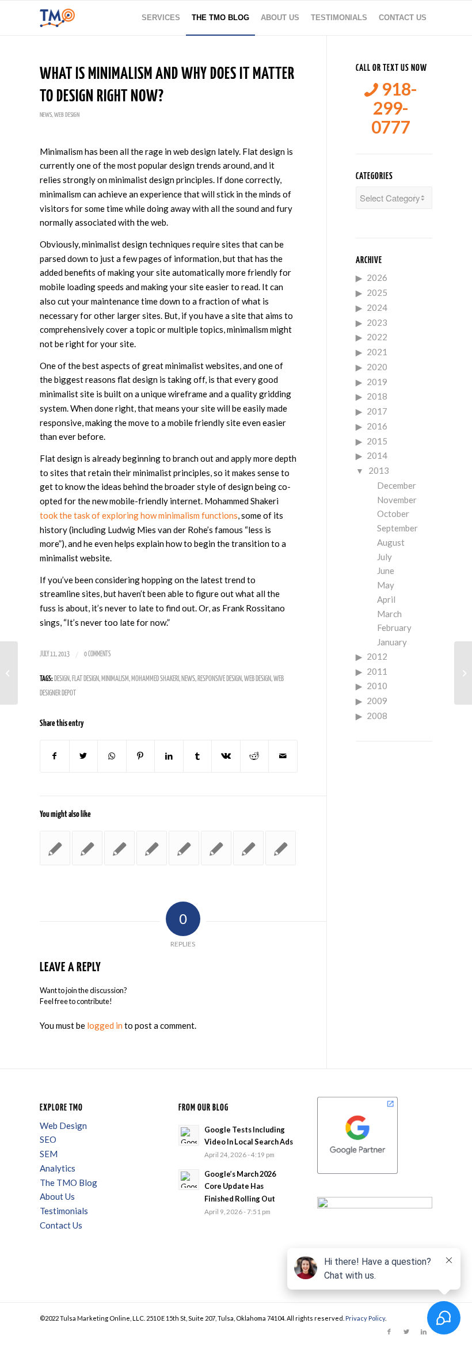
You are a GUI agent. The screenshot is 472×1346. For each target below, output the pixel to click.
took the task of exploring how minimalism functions (139, 515)
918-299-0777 (394, 107)
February (394, 627)
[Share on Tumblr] (198, 756)
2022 (377, 337)
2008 (377, 715)
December (396, 485)
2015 (377, 441)
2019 (377, 382)
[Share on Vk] (226, 756)
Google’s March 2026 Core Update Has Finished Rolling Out (240, 1186)
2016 (377, 426)
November (397, 500)
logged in (105, 1025)
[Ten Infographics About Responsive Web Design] (87, 848)
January (392, 642)
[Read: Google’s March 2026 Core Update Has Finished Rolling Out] (188, 1179)
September (397, 528)
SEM (49, 1154)
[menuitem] (161, 18)
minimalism (115, 679)
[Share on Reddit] (255, 756)
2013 (378, 470)
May (385, 585)
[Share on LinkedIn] (169, 756)
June (385, 570)
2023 (377, 322)
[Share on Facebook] (54, 756)
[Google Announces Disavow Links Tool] (216, 848)
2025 (377, 292)
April (386, 599)
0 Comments (97, 654)
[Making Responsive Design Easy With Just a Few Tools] (55, 848)
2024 (377, 307)
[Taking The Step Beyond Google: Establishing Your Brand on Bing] (9, 673)
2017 (377, 411)
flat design (85, 679)
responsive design (219, 679)
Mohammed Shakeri (155, 679)
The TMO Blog (68, 1182)
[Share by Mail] (283, 756)
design (62, 679)
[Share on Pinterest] (141, 756)
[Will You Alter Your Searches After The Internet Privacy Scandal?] (151, 848)
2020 (377, 367)
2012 (377, 656)
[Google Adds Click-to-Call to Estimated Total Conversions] (248, 848)
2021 (377, 352)
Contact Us (61, 1225)
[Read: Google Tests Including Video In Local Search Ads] (188, 1135)
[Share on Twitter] (84, 756)
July (384, 557)
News (46, 115)
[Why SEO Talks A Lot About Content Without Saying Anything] (280, 848)
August (391, 542)
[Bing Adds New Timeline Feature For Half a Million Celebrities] (184, 848)
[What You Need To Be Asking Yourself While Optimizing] (119, 848)
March (389, 614)
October (393, 513)
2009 (377, 700)
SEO (48, 1139)
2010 (377, 685)
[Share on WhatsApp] (112, 756)
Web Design (66, 115)
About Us (57, 1196)
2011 (377, 671)
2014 (377, 455)
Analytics (57, 1168)
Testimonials (64, 1211)
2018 (377, 396)
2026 (377, 277)
